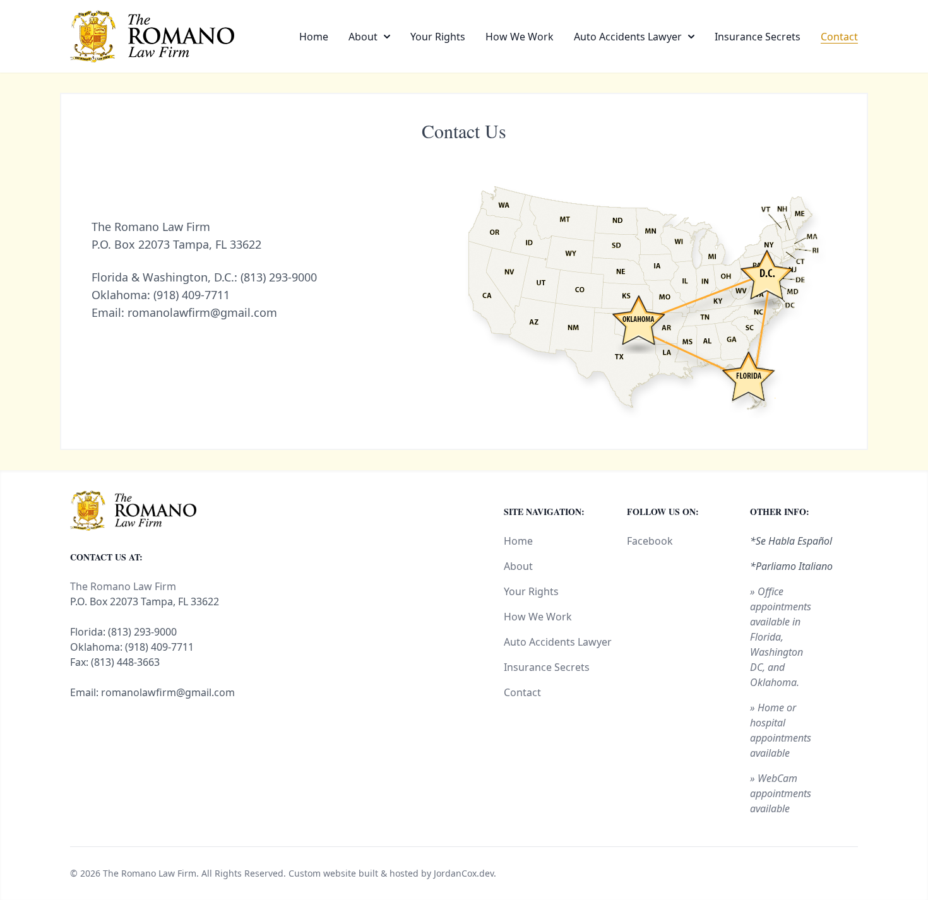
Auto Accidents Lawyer (628, 37)
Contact (839, 37)
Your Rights (437, 37)
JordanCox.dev (464, 873)
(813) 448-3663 (125, 662)
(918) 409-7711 (191, 294)
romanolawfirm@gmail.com (202, 312)
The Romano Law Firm (149, 873)
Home (313, 37)
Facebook (650, 541)
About (363, 37)
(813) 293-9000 (279, 277)
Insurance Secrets (757, 37)
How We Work (519, 37)
